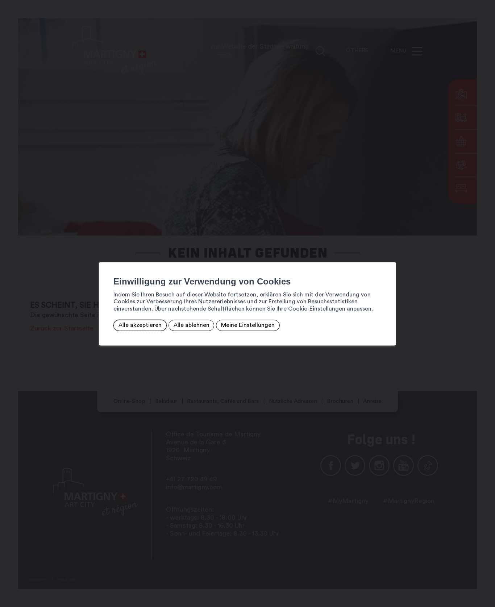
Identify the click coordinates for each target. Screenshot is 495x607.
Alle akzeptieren (140, 325)
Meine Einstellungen (248, 325)
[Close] (389, 254)
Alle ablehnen (191, 325)
